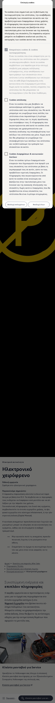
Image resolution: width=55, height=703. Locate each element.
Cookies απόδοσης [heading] (17, 100)
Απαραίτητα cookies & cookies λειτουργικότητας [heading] (23, 51)
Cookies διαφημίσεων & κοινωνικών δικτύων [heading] (26, 155)
